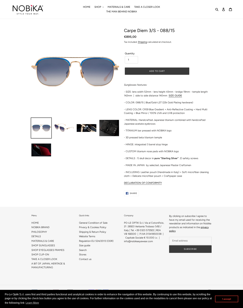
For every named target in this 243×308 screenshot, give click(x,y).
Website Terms (87, 236)
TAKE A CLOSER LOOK (44, 259)
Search (83, 250)
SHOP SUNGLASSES (43, 245)
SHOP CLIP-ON (40, 254)
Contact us (85, 259)
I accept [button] (226, 299)
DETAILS (36, 236)
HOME (35, 222)
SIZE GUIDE (175, 95)
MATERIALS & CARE (42, 241)
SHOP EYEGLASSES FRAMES (47, 250)
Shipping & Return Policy (92, 231)
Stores (82, 254)
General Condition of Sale (93, 222)
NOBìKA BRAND (40, 227)
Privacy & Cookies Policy (92, 227)
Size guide (84, 245)
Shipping (142, 42)
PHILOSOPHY (39, 231)
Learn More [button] (32, 302)
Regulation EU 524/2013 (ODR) (96, 241)
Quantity (130, 53)
